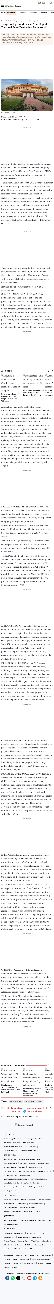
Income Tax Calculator (11, 1200)
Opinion (44, 13)
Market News (31, 1233)
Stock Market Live (10, 1159)
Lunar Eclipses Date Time (12, 1183)
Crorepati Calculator (28, 1200)
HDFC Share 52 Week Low (40, 1179)
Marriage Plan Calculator (32, 1211)
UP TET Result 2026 (10, 1175)
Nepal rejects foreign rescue (12, 1191)
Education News (9, 1245)
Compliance (7, 1263)
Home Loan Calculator (27, 1207)
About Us (19, 1255)
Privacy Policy (35, 1255)
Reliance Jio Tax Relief (45, 1171)
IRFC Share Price (28, 1143)
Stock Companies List (11, 1220)
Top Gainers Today (10, 1167)
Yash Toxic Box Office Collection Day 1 (16, 1179)
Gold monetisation (25, 1175)
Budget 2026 (29, 1249)
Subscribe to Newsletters (28, 1220)
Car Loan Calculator (10, 1207)
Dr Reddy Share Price (11, 1150)
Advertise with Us (29, 1263)
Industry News (46, 1241)
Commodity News (9, 1237)
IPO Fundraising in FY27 (27, 1171)
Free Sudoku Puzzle (44, 1220)
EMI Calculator (9, 1204)
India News (11, 13)
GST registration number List (41, 1259)
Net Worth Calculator (44, 1200)
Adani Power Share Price (12, 1143)
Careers (6, 1267)
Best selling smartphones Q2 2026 (29, 1159)
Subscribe (49, 1263)
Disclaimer (7, 1259)
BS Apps (14, 1267)
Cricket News (36, 1237)
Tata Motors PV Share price (13, 1147)
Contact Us (17, 1263)
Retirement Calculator (36, 1204)
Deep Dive (22, 1167)
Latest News (8, 1233)
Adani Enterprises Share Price (33, 1139)
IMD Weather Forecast (35, 1167)
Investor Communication (21, 1259)
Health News (29, 1245)
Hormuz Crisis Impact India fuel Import (35, 1187)
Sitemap (40, 1263)
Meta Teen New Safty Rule (31, 1183)
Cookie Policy (46, 1255)
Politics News (18, 1249)
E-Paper (23, 13)
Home (3, 13)
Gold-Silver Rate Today (27, 1163)
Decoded (33, 13)
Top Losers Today (43, 1163)
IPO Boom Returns (10, 1171)
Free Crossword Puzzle (11, 1224)
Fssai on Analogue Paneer (12, 1187)
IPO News (41, 1233)
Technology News (23, 1241)
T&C (26, 1255)
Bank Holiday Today (10, 1163)
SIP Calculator (21, 1204)
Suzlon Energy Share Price (12, 1139)
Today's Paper (8, 1255)
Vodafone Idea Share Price (29, 1150)
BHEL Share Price (30, 1147)
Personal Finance (9, 1241)
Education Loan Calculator (12, 1211)
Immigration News (23, 1237)
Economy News (40, 1245)
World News (35, 1241)
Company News (19, 1233)
